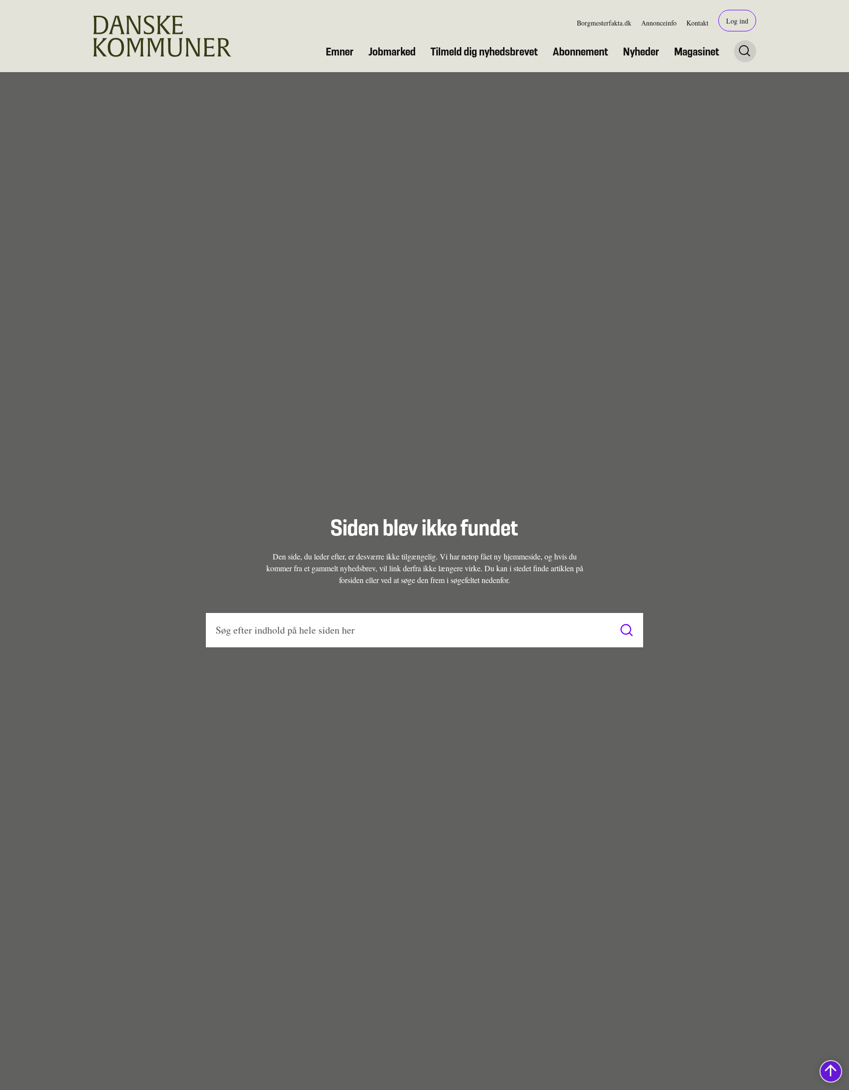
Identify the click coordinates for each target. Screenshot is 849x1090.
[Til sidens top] (831, 1071)
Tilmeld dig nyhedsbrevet (484, 51)
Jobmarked (392, 51)
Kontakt (697, 22)
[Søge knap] (745, 51)
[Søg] (627, 630)
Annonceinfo (659, 22)
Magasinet (696, 51)
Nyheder (641, 51)
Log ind (737, 21)
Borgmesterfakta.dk (604, 22)
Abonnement (580, 51)
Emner (340, 51)
